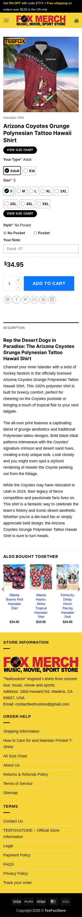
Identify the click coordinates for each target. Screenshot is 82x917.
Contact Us (13, 821)
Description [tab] (14, 328)
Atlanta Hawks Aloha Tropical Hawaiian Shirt (40, 605)
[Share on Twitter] (25, 300)
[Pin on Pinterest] (43, 300)
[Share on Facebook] (16, 300)
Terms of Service (18, 783)
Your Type (12, 159)
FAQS (8, 864)
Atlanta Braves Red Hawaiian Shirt (14, 601)
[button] (6, 20)
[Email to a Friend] (34, 300)
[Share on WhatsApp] (8, 300)
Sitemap (10, 793)
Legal (8, 846)
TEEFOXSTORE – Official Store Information (31, 833)
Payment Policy (16, 855)
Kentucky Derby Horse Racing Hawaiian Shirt (67, 605)
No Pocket (16, 233)
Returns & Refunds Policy (25, 774)
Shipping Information (21, 731)
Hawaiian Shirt (13, 117)
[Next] (78, 598)
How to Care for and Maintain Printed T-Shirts (38, 743)
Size (7, 180)
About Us (11, 765)
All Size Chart (15, 756)
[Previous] (3, 598)
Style (8, 225)
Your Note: (12, 240)
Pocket (44, 233)
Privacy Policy (15, 873)
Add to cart (49, 283)
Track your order (17, 882)
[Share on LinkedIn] (52, 300)
